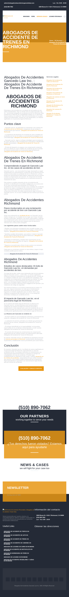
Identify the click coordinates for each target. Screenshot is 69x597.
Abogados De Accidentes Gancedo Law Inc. (26, 585)
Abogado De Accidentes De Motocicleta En (54, 101)
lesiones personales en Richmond (15, 339)
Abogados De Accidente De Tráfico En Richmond (54, 80)
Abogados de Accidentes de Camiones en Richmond (54, 93)
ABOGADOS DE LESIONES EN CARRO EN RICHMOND (19, 546)
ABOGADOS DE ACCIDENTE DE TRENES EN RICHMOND (16, 539)
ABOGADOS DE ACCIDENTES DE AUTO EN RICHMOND (16, 536)
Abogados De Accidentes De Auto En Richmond (54, 85)
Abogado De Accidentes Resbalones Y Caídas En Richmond (53, 115)
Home (51, 40)
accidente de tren (25, 215)
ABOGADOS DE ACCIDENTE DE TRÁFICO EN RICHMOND (16, 532)
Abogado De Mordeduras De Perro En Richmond (54, 105)
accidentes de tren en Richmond (13, 129)
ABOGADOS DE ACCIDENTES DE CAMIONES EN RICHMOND (17, 543)
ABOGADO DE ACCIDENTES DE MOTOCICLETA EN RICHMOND (18, 550)
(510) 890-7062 (34, 407)
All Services (58, 40)
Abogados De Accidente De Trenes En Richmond (28, 137)
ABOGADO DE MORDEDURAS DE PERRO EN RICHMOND (16, 554)
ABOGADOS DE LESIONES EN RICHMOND (15, 557)
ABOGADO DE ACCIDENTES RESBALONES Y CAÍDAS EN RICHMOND (19, 560)
